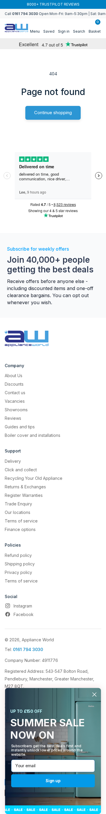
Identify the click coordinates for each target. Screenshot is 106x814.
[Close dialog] (94, 694)
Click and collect (21, 469)
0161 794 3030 (28, 649)
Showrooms (16, 409)
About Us (13, 375)
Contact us (15, 392)
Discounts (14, 384)
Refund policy (18, 555)
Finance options (20, 529)
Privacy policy (18, 572)
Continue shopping (53, 112)
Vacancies (15, 401)
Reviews (13, 418)
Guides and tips (20, 426)
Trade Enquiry (18, 503)
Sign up (53, 780)
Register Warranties (24, 495)
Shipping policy (20, 563)
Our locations (17, 512)
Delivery (13, 461)
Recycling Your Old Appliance (33, 478)
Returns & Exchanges (25, 486)
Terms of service (21, 520)
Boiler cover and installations (32, 435)
